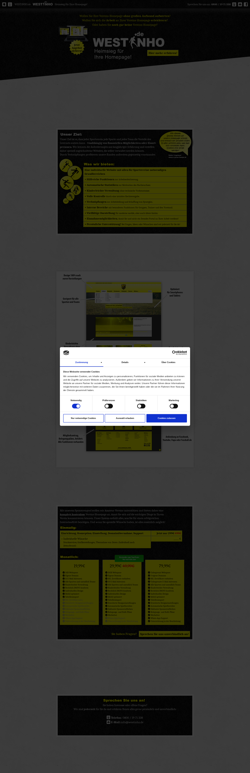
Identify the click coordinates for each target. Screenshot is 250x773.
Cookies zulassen (166, 418)
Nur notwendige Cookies (83, 418)
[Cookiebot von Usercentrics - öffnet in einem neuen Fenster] (174, 353)
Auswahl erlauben (125, 418)
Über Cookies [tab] (168, 362)
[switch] (109, 406)
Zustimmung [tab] (81, 362)
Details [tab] (125, 362)
